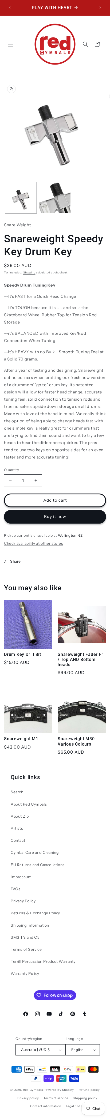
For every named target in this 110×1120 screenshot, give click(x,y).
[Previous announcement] (10, 8)
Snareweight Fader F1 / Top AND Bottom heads (81, 659)
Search (17, 792)
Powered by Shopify (59, 1090)
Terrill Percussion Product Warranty (43, 961)
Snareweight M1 (21, 738)
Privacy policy (28, 1098)
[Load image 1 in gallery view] (21, 197)
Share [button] (15, 561)
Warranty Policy (25, 973)
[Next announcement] (100, 8)
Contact (18, 840)
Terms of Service (26, 949)
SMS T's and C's (25, 937)
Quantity (11, 470)
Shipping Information (30, 925)
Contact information (45, 1106)
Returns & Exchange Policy (35, 913)
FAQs (15, 888)
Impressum (21, 876)
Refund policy (89, 1090)
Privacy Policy (23, 901)
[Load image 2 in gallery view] (54, 197)
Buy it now (55, 516)
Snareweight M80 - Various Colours (77, 741)
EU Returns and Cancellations (38, 864)
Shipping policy (85, 1098)
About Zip (20, 816)
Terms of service (56, 1098)
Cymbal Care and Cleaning (34, 852)
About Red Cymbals (29, 804)
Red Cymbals (33, 1090)
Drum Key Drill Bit (22, 654)
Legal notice (75, 1106)
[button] (11, 44)
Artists (17, 828)
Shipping (29, 272)
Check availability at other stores (33, 543)
